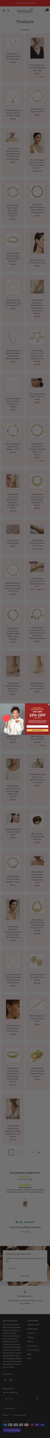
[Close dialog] (49, 704)
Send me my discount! (37, 730)
